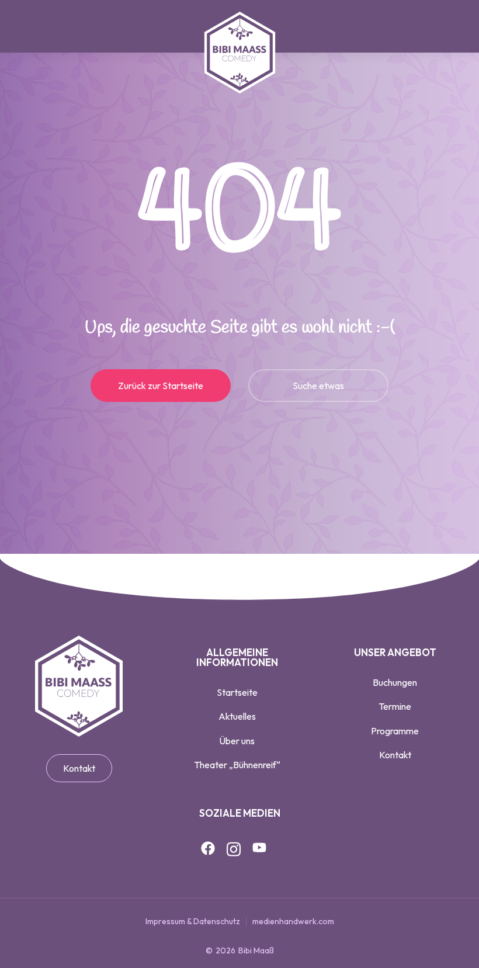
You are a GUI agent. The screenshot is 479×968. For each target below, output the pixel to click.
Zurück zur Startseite (160, 385)
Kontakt (79, 768)
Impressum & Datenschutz (192, 921)
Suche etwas (318, 385)
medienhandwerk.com (293, 921)
